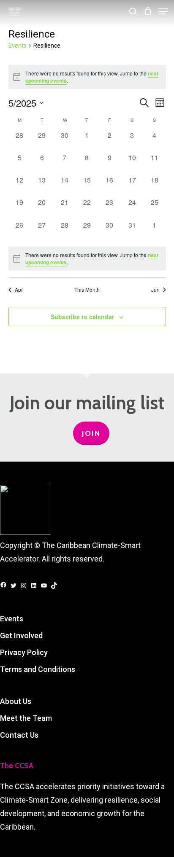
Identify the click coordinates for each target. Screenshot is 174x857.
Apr (19, 289)
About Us (15, 701)
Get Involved (21, 635)
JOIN (91, 433)
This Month (87, 289)
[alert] (87, 77)
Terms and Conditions (37, 669)
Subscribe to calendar (82, 316)
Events (17, 45)
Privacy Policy (24, 652)
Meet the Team (26, 718)
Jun (155, 289)
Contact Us (19, 735)
